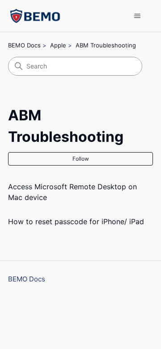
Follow (80, 158)
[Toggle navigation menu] (137, 16)
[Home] (35, 16)
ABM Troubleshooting (106, 45)
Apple (58, 45)
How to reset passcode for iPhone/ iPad (76, 221)
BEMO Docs (24, 45)
